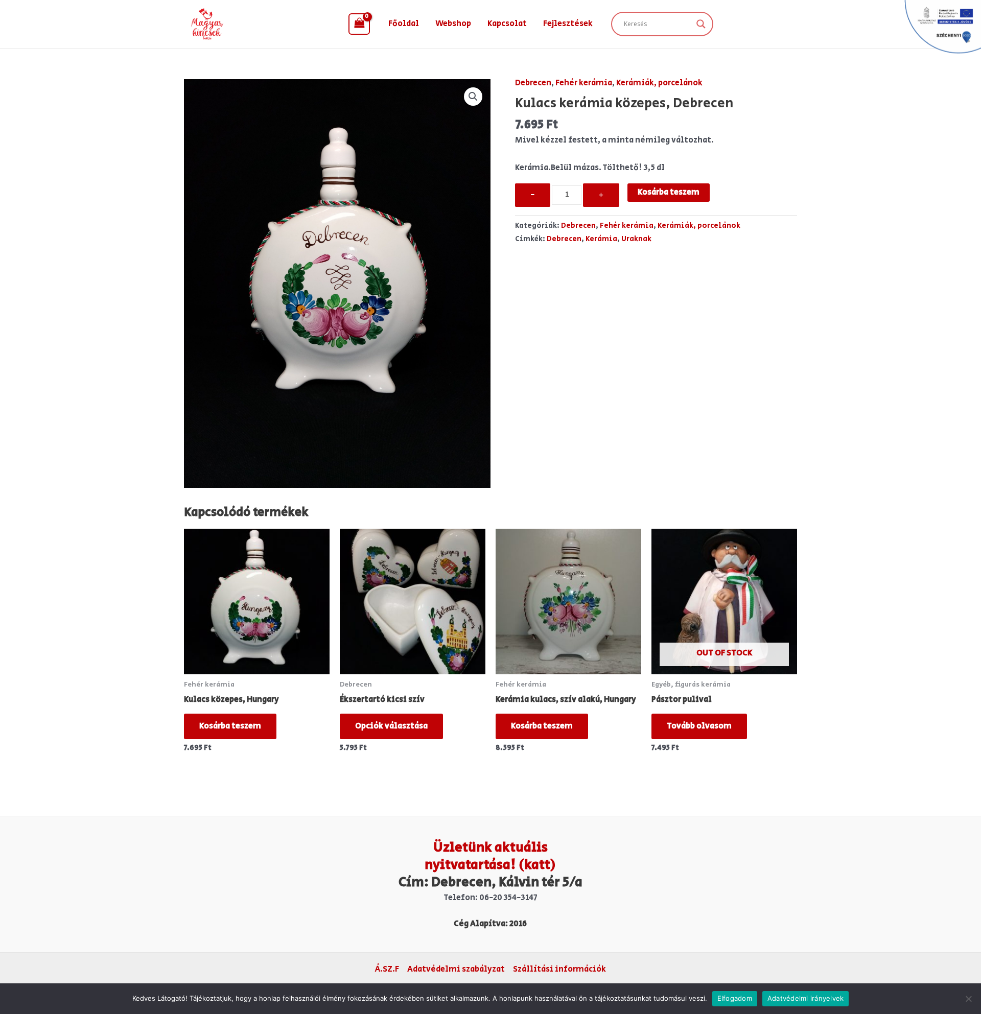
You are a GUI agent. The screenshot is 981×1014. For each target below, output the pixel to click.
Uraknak (636, 238)
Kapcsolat (507, 24)
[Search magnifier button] (701, 24)
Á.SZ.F (387, 969)
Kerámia (601, 238)
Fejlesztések (568, 24)
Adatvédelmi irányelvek (805, 998)
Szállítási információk (559, 969)
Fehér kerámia (583, 83)
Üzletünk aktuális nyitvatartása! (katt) (490, 856)
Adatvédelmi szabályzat (456, 969)
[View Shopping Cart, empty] (359, 24)
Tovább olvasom (699, 726)
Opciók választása (391, 726)
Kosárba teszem (668, 192)
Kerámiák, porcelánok (659, 83)
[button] (473, 96)
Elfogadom (734, 998)
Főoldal (403, 24)
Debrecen (533, 83)
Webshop (453, 24)
